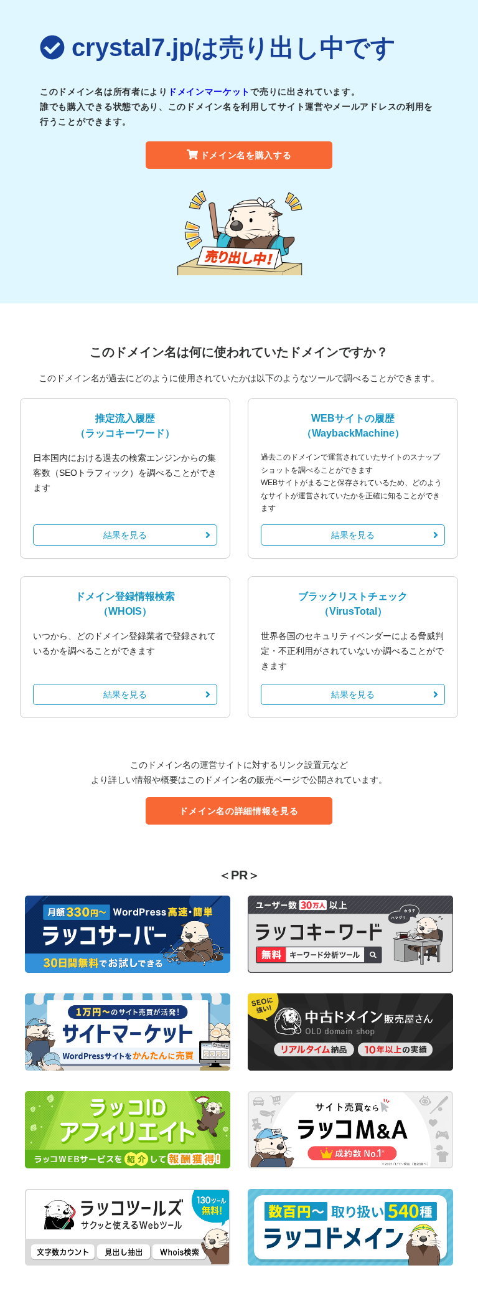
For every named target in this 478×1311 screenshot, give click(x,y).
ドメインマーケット (209, 92)
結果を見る (125, 535)
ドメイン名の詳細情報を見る (238, 811)
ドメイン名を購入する (246, 155)
